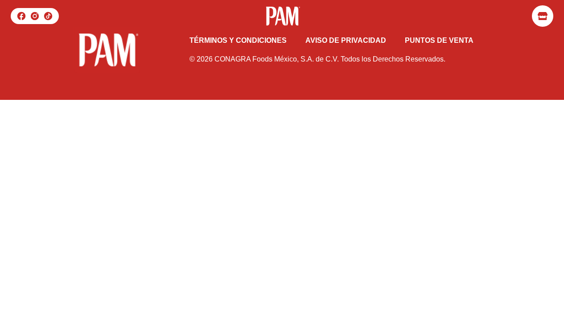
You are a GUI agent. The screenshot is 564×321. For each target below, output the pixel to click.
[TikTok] (48, 16)
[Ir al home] (282, 16)
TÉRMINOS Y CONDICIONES (238, 40)
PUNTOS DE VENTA (439, 40)
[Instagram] (34, 16)
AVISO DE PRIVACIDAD (345, 40)
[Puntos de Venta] (542, 16)
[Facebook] (21, 16)
